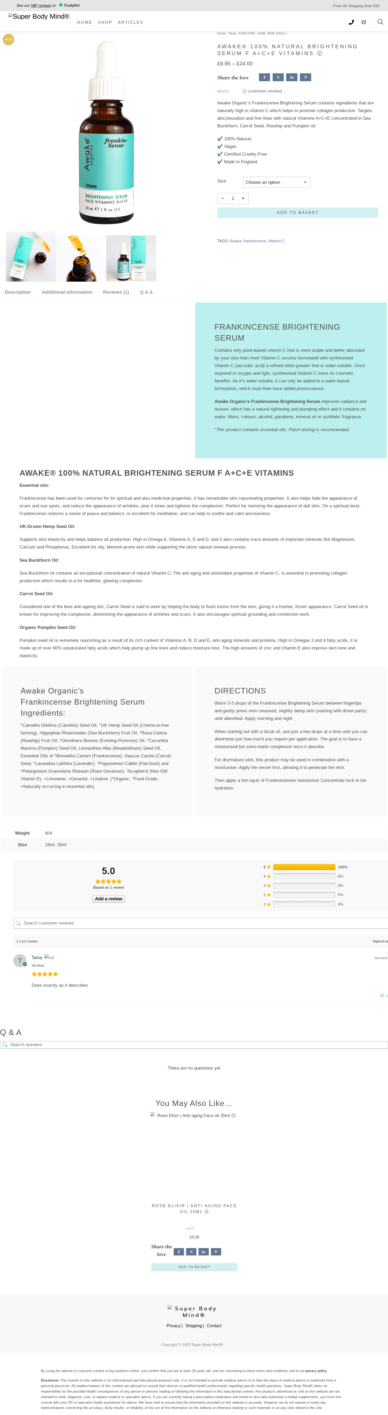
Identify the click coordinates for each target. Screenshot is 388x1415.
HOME (84, 22)
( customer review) (262, 91)
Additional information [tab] (67, 292)
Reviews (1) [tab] (116, 292)
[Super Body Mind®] (38, 16)
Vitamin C (276, 241)
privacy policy (316, 1371)
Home (221, 33)
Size (221, 181)
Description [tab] (18, 292)
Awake (236, 241)
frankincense (255, 241)
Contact (214, 1325)
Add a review (108, 898)
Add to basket (298, 212)
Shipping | (194, 1325)
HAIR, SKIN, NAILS (271, 33)
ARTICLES (131, 22)
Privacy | (175, 1325)
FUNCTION (247, 33)
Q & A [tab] (146, 292)
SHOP (105, 22)
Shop (232, 33)
